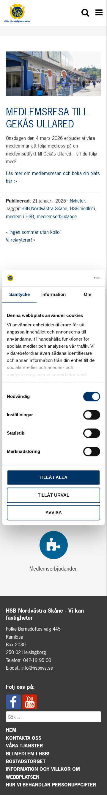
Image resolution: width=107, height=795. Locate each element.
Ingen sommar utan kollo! (35, 232)
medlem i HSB (20, 216)
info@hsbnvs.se (37, 668)
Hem (11, 730)
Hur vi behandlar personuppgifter (51, 784)
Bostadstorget (25, 761)
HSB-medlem (82, 208)
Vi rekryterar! (19, 240)
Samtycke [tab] (19, 294)
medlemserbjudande (57, 216)
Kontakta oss (23, 738)
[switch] (91, 415)
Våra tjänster (24, 745)
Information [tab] (53, 294)
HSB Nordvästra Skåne (44, 208)
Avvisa (53, 512)
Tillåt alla (53, 477)
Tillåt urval (53, 495)
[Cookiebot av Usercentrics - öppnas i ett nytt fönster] (75, 278)
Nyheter (77, 200)
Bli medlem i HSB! (27, 753)
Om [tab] (87, 294)
